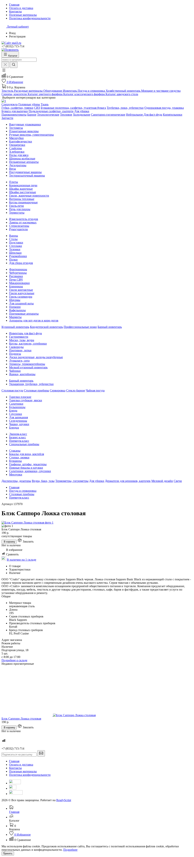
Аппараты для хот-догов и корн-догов (33, 320)
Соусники (15, 414)
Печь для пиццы (19, 209)
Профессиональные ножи (80, 326)
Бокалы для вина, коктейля (26, 454)
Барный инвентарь (110, 326)
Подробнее (70, 849)
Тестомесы (16, 127)
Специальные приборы (24, 444)
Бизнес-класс (17, 437)
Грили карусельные (21, 293)
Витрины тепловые (21, 199)
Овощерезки (17, 144)
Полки (13, 259)
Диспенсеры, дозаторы (16, 481)
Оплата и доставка (21, 764)
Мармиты (15, 317)
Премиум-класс (19, 440)
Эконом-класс (18, 434)
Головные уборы (29, 104)
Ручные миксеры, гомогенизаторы (31, 134)
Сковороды (16, 347)
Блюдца (14, 427)
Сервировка (57, 390)
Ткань (44, 104)
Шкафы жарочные (21, 188)
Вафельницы (17, 310)
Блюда (13, 410)
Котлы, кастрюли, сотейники (28, 343)
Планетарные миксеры (24, 131)
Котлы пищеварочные (23, 202)
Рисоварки (16, 276)
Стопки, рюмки (19, 457)
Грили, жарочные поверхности (29, 195)
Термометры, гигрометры (71, 481)
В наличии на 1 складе (21, 559)
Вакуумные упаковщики (25, 124)
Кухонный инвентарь (15, 326)
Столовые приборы (36, 390)
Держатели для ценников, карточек (128, 481)
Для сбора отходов (21, 263)
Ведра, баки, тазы (43, 481)
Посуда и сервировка (22, 490)
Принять (8, 853)
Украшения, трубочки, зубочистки (31, 384)
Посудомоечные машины (25, 172)
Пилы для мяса (18, 155)
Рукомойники (18, 256)
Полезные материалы (23, 771)
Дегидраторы (17, 165)
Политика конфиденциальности (30, 774)
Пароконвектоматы (14, 114)
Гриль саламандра (20, 296)
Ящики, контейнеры (22, 374)
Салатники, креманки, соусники (30, 471)
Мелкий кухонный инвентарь (28, 367)
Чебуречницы (18, 272)
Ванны (13, 235)
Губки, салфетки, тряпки (17, 107)
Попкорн (15, 306)
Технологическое (48, 114)
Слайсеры (15, 148)
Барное (31, 114)
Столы (13, 239)
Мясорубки (16, 138)
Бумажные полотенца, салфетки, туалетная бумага (73, 107)
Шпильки (15, 252)
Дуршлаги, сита (19, 360)
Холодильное (81, 114)
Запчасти (7, 118)
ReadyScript (63, 800)
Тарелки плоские (20, 397)
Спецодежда (10, 104)
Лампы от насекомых (23, 222)
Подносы (15, 353)
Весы (12, 168)
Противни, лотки (20, 350)
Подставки (16, 242)
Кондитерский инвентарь (46, 326)
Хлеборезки (16, 151)
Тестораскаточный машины (27, 175)
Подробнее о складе (14, 660)
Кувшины (15, 460)
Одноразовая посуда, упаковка (164, 107)
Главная (14, 487)
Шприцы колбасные (22, 158)
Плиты (13, 182)
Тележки (14, 249)
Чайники (15, 370)
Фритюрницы (18, 269)
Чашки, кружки (19, 424)
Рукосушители (18, 229)
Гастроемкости (18, 336)
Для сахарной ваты (21, 303)
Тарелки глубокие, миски (25, 400)
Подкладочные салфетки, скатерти (51, 111)
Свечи (178, 481)
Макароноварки (19, 283)
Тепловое (66, 114)
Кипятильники (172, 114)
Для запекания (18, 417)
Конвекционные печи (23, 185)
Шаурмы (14, 300)
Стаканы (14, 450)
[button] (4, 71)
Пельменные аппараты (24, 161)
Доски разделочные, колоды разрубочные (36, 357)
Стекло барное (75, 390)
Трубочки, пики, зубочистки (125, 107)
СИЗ (37, 107)
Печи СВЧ (16, 279)
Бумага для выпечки (15, 111)
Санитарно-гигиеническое (108, 114)
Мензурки (15, 474)
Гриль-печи (16, 205)
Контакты (15, 768)
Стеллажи (15, 246)
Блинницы (16, 286)
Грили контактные (21, 289)
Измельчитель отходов (23, 219)
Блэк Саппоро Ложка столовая (21, 718)
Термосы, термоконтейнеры (27, 364)
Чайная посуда (95, 390)
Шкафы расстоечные (22, 192)
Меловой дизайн (162, 481)
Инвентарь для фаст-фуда (25, 333)
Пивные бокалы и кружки (26, 467)
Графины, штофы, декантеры (28, 464)
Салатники (16, 403)
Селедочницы (18, 420)
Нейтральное (135, 114)
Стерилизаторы (19, 225)
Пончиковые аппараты (24, 313)
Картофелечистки (20, 141)
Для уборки (81, 111)
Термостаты (16, 212)
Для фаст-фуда (153, 114)
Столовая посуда (12, 390)
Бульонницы (17, 407)
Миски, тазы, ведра (21, 340)
